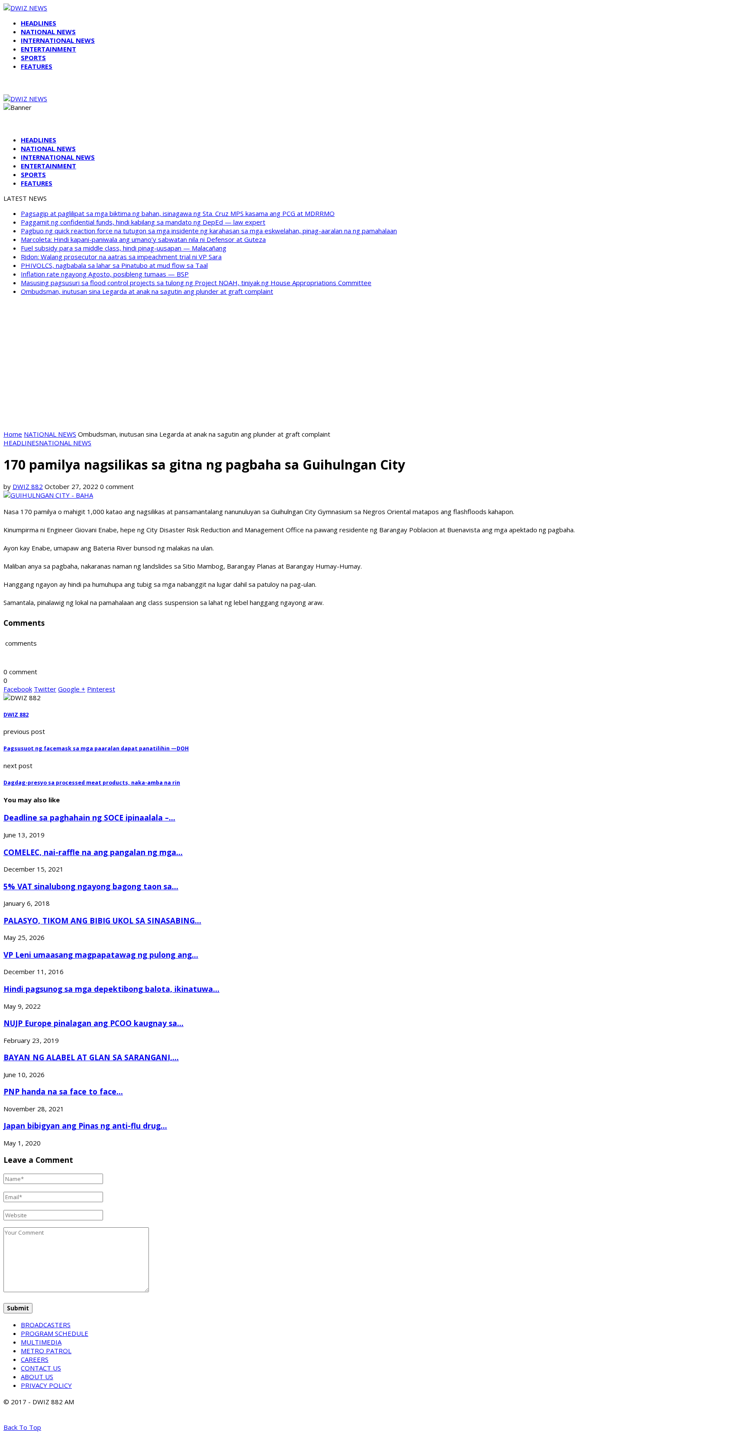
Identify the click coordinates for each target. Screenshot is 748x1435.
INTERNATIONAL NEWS (58, 40)
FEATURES (36, 66)
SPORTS (33, 57)
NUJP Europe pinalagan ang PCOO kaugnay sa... (93, 1023)
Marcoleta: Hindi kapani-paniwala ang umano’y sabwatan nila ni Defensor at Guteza (143, 239)
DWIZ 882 (28, 486)
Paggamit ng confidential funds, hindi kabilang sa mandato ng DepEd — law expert (143, 222)
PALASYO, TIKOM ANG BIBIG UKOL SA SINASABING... (102, 920)
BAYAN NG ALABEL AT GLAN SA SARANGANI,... (91, 1057)
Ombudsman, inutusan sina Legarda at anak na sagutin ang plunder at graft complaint (147, 291)
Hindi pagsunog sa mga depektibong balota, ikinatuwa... (111, 989)
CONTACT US (41, 1368)
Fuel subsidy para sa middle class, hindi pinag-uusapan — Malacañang (123, 248)
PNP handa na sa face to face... (63, 1091)
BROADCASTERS (46, 1324)
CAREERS (34, 1359)
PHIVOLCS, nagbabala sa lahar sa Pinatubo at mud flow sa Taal (114, 265)
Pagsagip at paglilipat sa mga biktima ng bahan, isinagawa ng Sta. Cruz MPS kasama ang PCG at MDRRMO (178, 213)
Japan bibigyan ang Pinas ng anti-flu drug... (85, 1125)
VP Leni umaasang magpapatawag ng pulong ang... (100, 954)
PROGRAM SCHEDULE (54, 1333)
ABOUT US (37, 1376)
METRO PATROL (46, 1350)
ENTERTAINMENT (48, 49)
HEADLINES (38, 23)
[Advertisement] (374, 362)
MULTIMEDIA (41, 1342)
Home (12, 434)
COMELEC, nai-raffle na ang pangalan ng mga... (93, 852)
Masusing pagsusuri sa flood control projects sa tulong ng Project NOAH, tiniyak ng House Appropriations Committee (196, 282)
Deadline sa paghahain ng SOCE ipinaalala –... (89, 817)
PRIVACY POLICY (46, 1385)
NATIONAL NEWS (48, 31)
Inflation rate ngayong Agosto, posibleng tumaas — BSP (105, 274)
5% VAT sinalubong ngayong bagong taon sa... (90, 886)
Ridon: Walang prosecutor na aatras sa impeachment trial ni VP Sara (121, 256)
